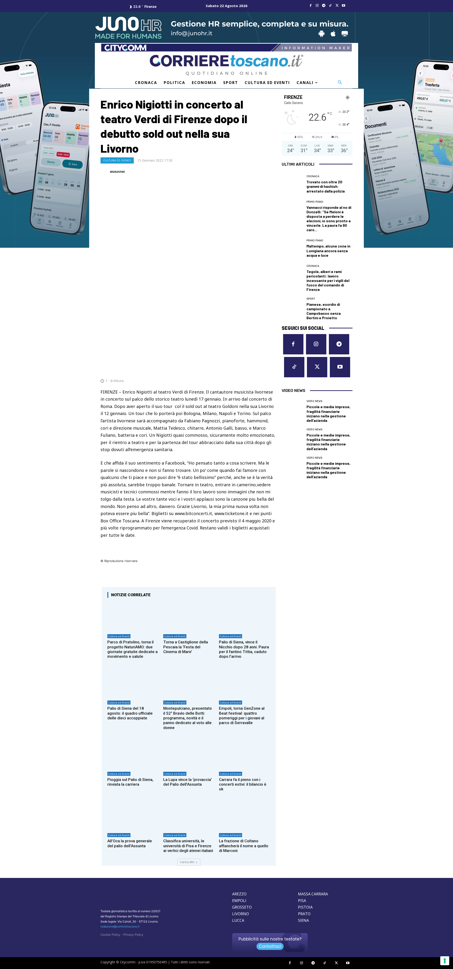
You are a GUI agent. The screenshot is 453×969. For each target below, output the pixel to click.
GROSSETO (242, 907)
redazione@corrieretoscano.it (120, 926)
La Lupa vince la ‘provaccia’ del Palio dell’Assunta (187, 782)
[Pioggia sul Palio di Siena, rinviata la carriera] (133, 753)
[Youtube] (343, 5)
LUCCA (238, 920)
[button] (340, 82)
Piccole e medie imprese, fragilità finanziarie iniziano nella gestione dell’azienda (328, 413)
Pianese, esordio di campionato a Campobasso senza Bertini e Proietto (323, 311)
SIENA (303, 920)
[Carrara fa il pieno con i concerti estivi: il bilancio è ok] (244, 753)
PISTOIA (305, 907)
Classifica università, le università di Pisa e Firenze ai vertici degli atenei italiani (188, 846)
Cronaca (312, 176)
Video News (314, 401)
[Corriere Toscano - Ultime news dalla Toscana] (226, 65)
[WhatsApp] (250, 369)
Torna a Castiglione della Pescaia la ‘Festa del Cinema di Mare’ (185, 647)
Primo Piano (314, 202)
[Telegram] (323, 5)
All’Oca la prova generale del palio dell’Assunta (129, 843)
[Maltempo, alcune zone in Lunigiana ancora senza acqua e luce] (292, 248)
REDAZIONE (117, 171)
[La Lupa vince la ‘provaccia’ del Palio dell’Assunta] (188, 753)
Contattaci (270, 946)
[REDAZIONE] (105, 171)
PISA (302, 900)
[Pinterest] (239, 369)
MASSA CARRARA (313, 894)
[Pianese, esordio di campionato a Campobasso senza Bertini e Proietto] (292, 308)
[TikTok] (330, 5)
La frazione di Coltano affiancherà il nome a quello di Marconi (243, 846)
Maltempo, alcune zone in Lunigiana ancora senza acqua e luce (328, 250)
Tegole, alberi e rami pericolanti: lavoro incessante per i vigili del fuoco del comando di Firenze (327, 280)
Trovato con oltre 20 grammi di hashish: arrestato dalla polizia (325, 186)
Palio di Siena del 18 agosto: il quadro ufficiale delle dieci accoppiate (130, 713)
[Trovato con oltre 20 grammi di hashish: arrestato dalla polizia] (292, 184)
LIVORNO (240, 913)
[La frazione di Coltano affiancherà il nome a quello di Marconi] (244, 815)
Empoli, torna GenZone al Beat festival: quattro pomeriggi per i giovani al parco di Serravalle (241, 715)
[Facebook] (310, 5)
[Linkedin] (261, 369)
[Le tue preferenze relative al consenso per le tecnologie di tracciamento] (444, 960)
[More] (272, 369)
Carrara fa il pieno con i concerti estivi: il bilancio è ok (242, 784)
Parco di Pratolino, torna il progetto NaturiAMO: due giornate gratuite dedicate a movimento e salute (132, 649)
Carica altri (187, 862)
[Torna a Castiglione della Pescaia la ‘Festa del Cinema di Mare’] (188, 616)
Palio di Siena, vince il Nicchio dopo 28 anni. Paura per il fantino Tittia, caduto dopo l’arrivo (244, 649)
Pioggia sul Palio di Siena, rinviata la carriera (130, 782)
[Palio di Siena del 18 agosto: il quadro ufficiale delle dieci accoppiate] (133, 682)
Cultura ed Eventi (117, 160)
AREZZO (239, 894)
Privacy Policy (133, 934)
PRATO (304, 913)
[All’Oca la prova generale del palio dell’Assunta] (133, 815)
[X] (337, 5)
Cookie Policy (110, 934)
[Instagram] (317, 5)
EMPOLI (239, 900)
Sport (310, 299)
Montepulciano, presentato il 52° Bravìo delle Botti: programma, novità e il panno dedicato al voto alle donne (187, 718)
